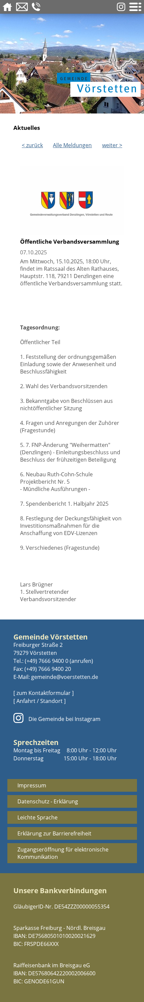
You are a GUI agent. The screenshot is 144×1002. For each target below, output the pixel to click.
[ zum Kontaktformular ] (43, 693)
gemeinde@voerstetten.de (64, 677)
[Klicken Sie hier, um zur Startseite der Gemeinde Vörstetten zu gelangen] (97, 71)
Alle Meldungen (72, 145)
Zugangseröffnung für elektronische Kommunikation (63, 853)
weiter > (112, 145)
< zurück (32, 145)
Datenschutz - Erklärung (47, 801)
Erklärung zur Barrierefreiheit (54, 833)
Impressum (31, 785)
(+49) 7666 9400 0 (46, 661)
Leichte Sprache (37, 817)
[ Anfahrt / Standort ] (39, 701)
